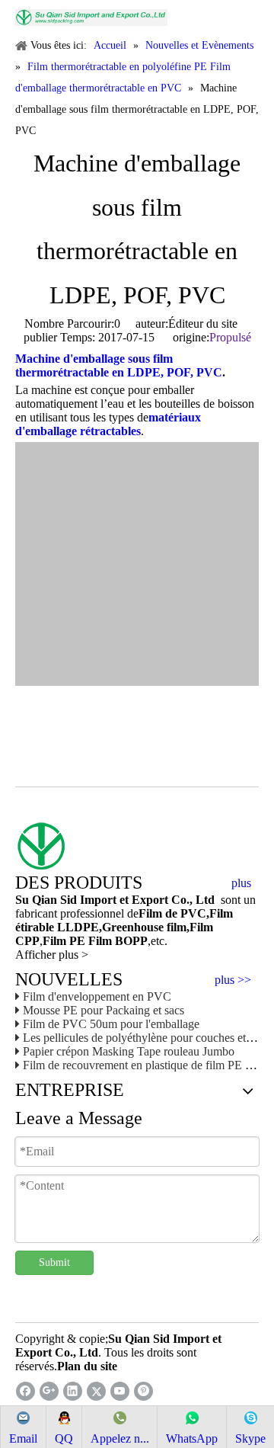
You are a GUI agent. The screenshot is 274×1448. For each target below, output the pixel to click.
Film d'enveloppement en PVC (97, 996)
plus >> (233, 980)
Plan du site (87, 1366)
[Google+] (49, 1391)
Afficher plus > (51, 954)
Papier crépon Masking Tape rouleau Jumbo (128, 1051)
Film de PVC (172, 913)
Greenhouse (133, 927)
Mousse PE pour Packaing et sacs (103, 1010)
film (175, 927)
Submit (54, 1262)
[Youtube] (119, 1391)
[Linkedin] (72, 1391)
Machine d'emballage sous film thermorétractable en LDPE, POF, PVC (118, 365)
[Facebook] (25, 1391)
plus (241, 883)
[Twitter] (96, 1391)
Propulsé (230, 337)
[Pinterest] (143, 1391)
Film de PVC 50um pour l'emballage (111, 1023)
